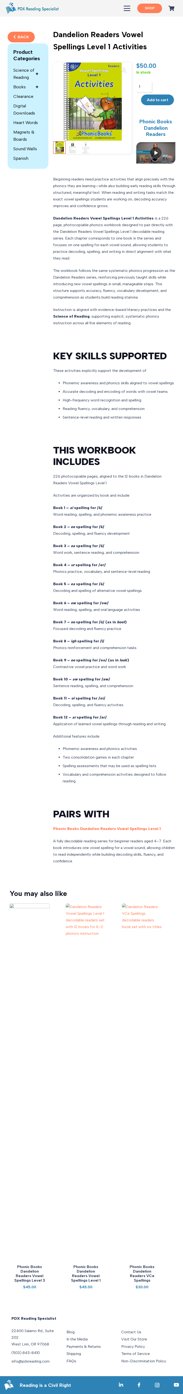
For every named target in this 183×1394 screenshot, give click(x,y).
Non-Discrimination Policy (143, 1361)
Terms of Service (135, 1353)
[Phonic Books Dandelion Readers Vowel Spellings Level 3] (30, 1082)
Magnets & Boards (23, 136)
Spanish (20, 158)
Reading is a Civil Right (45, 1385)
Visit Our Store (134, 1339)
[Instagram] (157, 1385)
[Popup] (155, 153)
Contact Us (131, 1332)
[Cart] (171, 8)
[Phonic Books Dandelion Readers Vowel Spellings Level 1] (86, 1082)
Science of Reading (26, 74)
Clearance (23, 96)
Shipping (73, 1353)
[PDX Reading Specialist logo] (32, 8)
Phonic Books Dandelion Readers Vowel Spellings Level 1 (86, 1273)
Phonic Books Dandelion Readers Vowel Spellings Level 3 (29, 1273)
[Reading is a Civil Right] (12, 1385)
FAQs (71, 1361)
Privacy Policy (133, 1346)
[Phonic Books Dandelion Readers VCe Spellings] (142, 1082)
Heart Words (25, 122)
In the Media (77, 1339)
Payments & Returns (83, 1346)
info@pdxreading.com (30, 1361)
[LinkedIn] (121, 1385)
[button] (127, 8)
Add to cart (157, 100)
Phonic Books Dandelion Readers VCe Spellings (142, 1273)
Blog (70, 1332)
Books (26, 87)
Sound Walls (25, 148)
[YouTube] (176, 1385)
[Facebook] (139, 1385)
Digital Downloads (24, 109)
